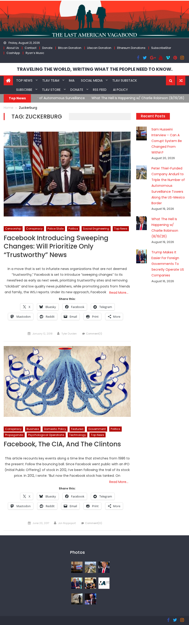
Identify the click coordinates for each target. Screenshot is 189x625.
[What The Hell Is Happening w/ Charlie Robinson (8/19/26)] (104, 567)
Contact (30, 48)
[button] (170, 80)
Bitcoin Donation (69, 48)
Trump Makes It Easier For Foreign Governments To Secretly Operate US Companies (167, 264)
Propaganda (14, 435)
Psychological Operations (46, 435)
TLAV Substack (124, 80)
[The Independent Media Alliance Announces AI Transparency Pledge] (104, 583)
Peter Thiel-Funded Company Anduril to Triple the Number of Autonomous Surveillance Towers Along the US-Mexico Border (168, 185)
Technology (77, 435)
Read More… (118, 292)
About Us (12, 48)
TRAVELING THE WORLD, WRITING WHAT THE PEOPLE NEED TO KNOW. (94, 69)
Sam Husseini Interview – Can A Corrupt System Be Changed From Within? (166, 141)
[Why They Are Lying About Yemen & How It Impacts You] (77, 598)
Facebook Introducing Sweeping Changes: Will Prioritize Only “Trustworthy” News (56, 246)
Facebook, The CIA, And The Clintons (62, 444)
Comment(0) (93, 523)
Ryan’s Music (35, 53)
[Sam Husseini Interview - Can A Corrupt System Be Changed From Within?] (77, 567)
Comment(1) (94, 333)
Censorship (13, 229)
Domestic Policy (55, 429)
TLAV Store (51, 89)
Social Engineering (96, 229)
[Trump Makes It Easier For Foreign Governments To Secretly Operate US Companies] (77, 583)
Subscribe (24, 89)
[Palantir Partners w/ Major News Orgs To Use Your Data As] (90, 598)
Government (97, 429)
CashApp (13, 53)
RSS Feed (99, 89)
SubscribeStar (161, 48)
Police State (55, 229)
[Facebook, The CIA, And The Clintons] (67, 381)
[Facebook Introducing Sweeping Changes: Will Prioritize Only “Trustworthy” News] (67, 174)
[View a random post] (181, 80)
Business (33, 429)
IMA (71, 80)
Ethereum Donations (131, 48)
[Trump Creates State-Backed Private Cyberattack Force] (90, 583)
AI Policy (120, 89)
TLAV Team (50, 80)
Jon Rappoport (67, 523)
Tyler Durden (69, 333)
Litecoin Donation (99, 48)
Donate (47, 48)
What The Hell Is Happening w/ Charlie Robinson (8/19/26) (84, 98)
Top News (24, 80)
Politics (73, 229)
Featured (77, 429)
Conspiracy (34, 229)
